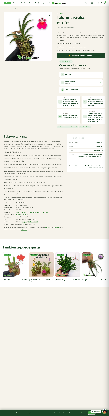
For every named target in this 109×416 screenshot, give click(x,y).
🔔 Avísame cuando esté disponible (81, 55)
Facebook (48, 227)
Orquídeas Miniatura (85, 127)
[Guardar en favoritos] (49, 15)
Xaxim (18, 212)
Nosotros (31, 3)
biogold (24, 222)
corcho (33, 212)
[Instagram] (92, 3)
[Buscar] (86, 3)
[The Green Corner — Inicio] (59, 2)
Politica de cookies (66, 413)
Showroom (15, 3)
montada (25, 215)
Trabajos (37, 3)
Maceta (18, 215)
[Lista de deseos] (98, 3)
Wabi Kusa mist (33, 222)
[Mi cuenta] (101, 3)
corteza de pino (26, 212)
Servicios (23, 3)
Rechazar (83, 413)
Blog (43, 3)
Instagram (56, 227)
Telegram (24, 230)
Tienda (8, 3)
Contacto (48, 3)
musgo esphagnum (42, 212)
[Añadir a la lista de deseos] (20, 279)
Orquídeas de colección (71, 127)
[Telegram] (95, 3)
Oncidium (11, 9)
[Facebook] (89, 3)
